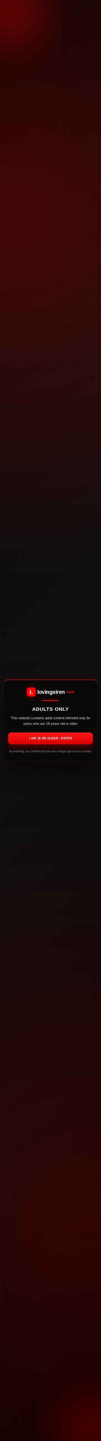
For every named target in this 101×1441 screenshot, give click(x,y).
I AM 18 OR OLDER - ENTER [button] (50, 738)
